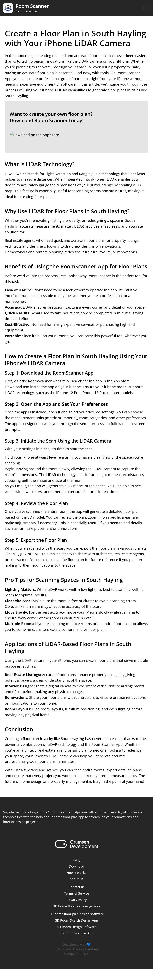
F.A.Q (76, 860)
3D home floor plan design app (76, 906)
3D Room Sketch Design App (76, 920)
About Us (76, 879)
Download (76, 866)
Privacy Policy (76, 900)
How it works (76, 873)
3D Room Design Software (76, 927)
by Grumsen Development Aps (77, 949)
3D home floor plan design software (76, 914)
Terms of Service (76, 893)
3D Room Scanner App (76, 933)
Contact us (77, 887)
